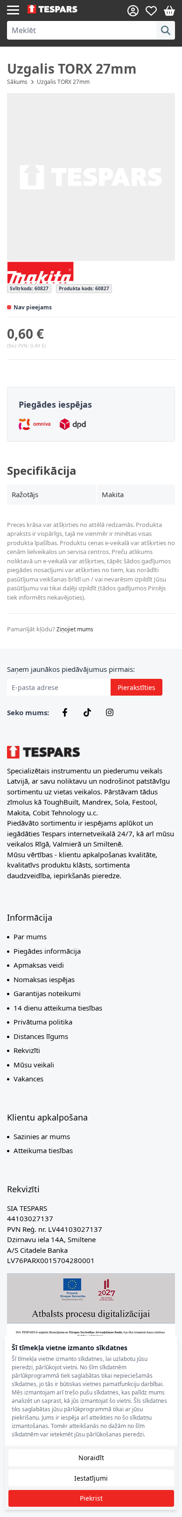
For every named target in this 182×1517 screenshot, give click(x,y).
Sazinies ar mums (42, 1136)
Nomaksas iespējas (44, 979)
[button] (91, 177)
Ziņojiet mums (74, 629)
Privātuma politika (43, 1021)
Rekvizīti (27, 1050)
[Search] (165, 30)
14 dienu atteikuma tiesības (58, 1007)
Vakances (28, 1078)
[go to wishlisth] (151, 10)
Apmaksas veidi (39, 965)
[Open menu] (13, 9)
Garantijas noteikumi (47, 993)
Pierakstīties (136, 687)
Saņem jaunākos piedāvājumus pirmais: (71, 669)
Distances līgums (41, 1036)
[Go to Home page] (59, 9)
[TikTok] (87, 712)
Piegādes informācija (47, 951)
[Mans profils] (133, 10)
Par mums (30, 936)
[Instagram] (109, 712)
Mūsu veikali (34, 1064)
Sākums (17, 82)
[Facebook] (65, 712)
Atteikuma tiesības (43, 1150)
